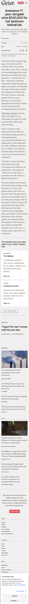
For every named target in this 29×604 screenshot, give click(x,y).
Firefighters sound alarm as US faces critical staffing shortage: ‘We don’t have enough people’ (13, 453)
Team (2, 546)
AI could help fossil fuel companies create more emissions (11, 372)
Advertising (4, 572)
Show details (20, 591)
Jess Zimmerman (5, 334)
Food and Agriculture (18, 334)
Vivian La (3, 412)
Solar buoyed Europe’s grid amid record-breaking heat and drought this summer (13, 466)
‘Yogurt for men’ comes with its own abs (14, 328)
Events (3, 567)
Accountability (5, 529)
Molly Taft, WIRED (6, 378)
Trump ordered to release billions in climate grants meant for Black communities (14, 440)
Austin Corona (5, 472)
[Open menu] (26, 3)
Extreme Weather (5, 531)
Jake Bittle (4, 391)
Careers (3, 550)
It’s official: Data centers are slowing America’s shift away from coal (13, 386)
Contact (3, 548)
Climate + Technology (22, 46)
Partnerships (4, 553)
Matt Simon (4, 401)
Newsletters (4, 565)
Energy (3, 522)
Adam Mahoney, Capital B (8, 446)
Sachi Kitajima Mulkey (7, 484)
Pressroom (4, 555)
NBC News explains (10, 113)
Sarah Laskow (5, 38)
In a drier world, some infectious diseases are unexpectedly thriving (10, 479)
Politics (3, 524)
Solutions (4, 527)
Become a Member (6, 569)
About (3, 544)
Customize (14, 600)
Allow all (14, 596)
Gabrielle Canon (5, 459)
